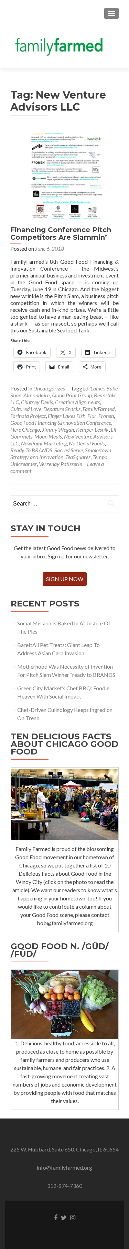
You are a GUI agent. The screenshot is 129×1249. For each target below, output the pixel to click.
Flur (91, 415)
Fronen (106, 415)
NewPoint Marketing (44, 443)
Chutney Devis (37, 402)
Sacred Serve (68, 450)
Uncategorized (49, 388)
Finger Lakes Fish (66, 415)
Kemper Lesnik (92, 429)
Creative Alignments (77, 402)
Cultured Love (25, 409)
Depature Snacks (61, 409)
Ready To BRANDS (31, 450)
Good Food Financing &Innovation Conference (60, 422)
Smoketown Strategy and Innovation (60, 453)
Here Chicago (25, 429)
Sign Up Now (64, 579)
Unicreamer (23, 464)
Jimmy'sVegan (58, 429)
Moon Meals (48, 436)
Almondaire (36, 395)
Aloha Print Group (72, 395)
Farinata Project (28, 415)
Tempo (100, 457)
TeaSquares (77, 457)
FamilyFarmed (99, 409)
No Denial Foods (87, 443)
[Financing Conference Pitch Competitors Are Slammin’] (65, 175)
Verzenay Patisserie (60, 464)
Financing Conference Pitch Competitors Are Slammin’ (60, 233)
